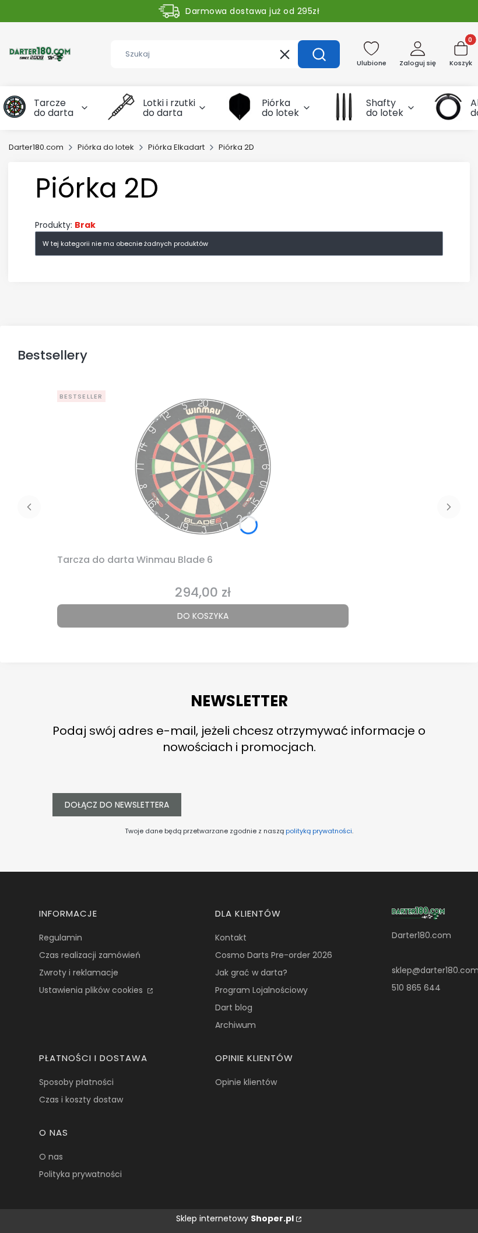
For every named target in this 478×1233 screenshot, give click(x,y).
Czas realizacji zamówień (89, 955)
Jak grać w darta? (251, 972)
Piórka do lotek (106, 147)
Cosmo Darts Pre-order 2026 (273, 955)
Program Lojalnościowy (261, 990)
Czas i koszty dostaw (81, 1099)
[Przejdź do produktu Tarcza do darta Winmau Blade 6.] (203, 467)
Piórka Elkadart (176, 147)
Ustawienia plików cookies (92, 990)
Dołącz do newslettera (117, 805)
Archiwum (235, 1025)
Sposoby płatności (76, 1082)
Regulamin (60, 937)
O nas (51, 1156)
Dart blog (233, 1007)
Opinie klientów (246, 1082)
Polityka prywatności (80, 1174)
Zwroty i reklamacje (78, 972)
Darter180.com (36, 147)
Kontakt (231, 937)
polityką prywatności (319, 831)
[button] (319, 54)
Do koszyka (203, 616)
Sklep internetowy (235, 1218)
